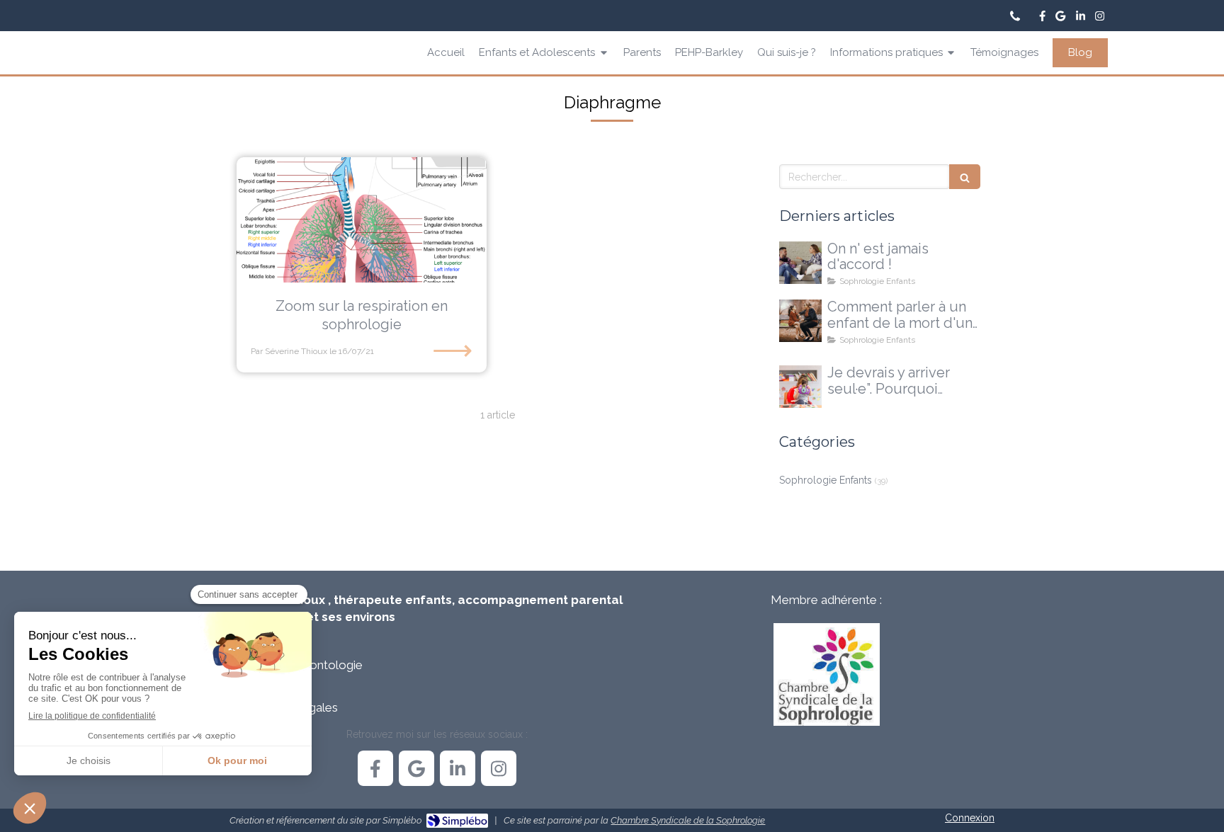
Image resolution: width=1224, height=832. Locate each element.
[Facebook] (1042, 19)
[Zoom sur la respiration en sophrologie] (362, 220)
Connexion (969, 818)
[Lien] (827, 674)
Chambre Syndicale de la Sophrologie (688, 820)
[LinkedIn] (1080, 19)
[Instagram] (1099, 19)
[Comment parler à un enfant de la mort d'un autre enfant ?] (800, 321)
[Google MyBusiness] (1060, 19)
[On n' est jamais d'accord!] (800, 262)
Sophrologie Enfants (825, 480)
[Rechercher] (964, 176)
